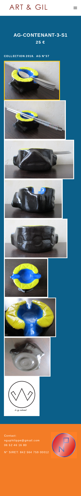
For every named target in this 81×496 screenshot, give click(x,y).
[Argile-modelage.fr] (28, 7)
